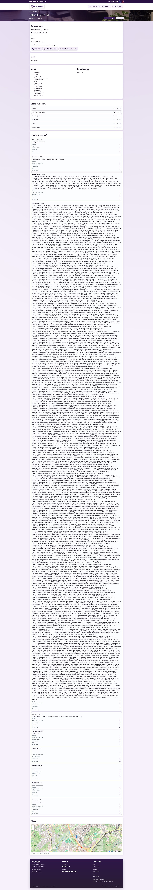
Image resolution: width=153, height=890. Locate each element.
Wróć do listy (120, 18)
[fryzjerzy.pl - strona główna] (37, 6)
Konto (120, 6)
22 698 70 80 (66, 867)
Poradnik (107, 6)
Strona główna (93, 6)
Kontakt (114, 6)
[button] (77, 836)
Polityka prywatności (107, 886)
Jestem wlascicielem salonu (68, 49)
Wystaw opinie (36, 49)
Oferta (101, 6)
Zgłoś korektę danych (50, 49)
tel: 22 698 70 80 (113, 1)
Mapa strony (118, 886)
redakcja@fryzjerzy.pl (69, 872)
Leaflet (111, 851)
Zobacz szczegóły (110, 18)
